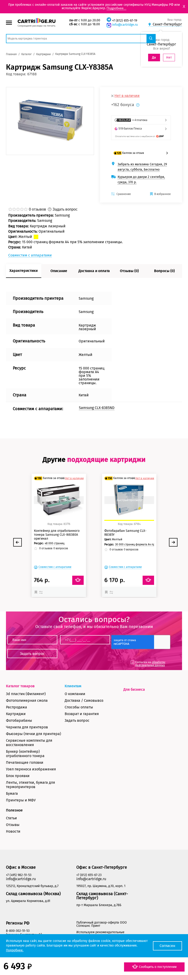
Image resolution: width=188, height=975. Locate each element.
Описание (58, 271)
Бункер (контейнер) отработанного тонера (25, 753)
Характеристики (23, 270)
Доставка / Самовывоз (84, 700)
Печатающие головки (24, 762)
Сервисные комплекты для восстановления (29, 742)
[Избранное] (37, 592)
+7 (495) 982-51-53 (18, 875)
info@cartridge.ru (125, 25)
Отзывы (12, 825)
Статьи (11, 818)
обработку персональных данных (150, 664)
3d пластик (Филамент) (26, 694)
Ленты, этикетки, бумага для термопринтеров (30, 784)
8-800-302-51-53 (18, 931)
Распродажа (16, 707)
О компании (75, 694)
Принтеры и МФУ (21, 800)
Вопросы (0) (164, 271)
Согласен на (150, 664)
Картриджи (16, 714)
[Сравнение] (41, 592)
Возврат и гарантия (82, 714)
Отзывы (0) (129, 271)
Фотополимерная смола (27, 700)
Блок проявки (18, 776)
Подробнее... (116, 8)
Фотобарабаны (19, 720)
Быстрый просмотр (58, 500)
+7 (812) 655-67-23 (89, 875)
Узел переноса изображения (31, 769)
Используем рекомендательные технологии (100, 933)
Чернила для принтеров (27, 727)
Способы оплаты (79, 707)
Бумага (12, 793)
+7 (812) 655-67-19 (124, 21)
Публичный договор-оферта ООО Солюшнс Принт (101, 924)
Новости (13, 831)
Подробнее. (14, 950)
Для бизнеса (134, 689)
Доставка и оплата (94, 271)
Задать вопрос (77, 720)
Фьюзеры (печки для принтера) (33, 734)
